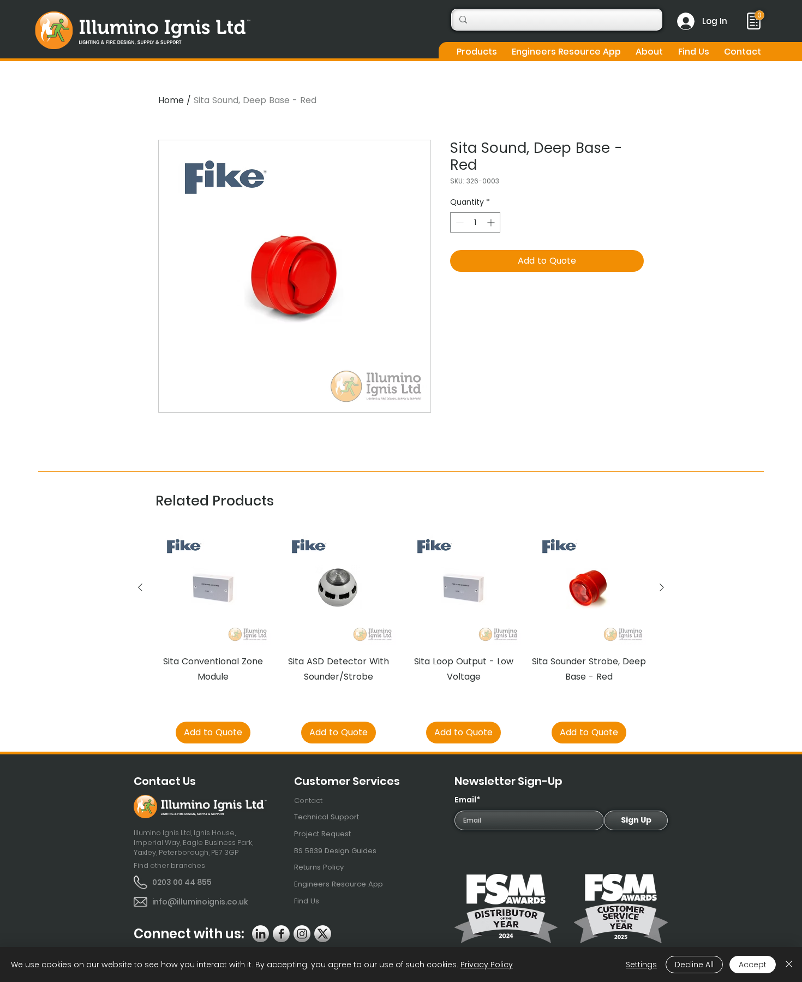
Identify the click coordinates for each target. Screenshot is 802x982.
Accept (753, 964)
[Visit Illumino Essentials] (759, 15)
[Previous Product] (140, 587)
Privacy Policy (486, 964)
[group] (401, 637)
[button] (476, 51)
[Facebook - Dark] (281, 933)
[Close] (788, 964)
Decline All (694, 964)
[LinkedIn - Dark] (260, 933)
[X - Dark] (322, 933)
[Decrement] (458, 222)
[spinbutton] (475, 222)
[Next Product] (661, 587)
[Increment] (492, 222)
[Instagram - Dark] (302, 933)
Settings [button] (641, 964)
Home (171, 100)
